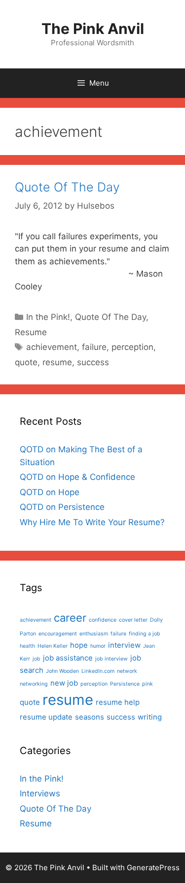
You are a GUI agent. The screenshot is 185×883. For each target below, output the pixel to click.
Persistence (125, 684)
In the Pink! (48, 317)
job (36, 659)
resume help (118, 702)
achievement (51, 347)
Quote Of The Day (67, 187)
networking (34, 684)
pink (147, 684)
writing (150, 717)
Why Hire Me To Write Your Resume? (92, 522)
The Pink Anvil (92, 28)
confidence (102, 620)
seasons (89, 717)
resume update (46, 717)
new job (64, 683)
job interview (111, 659)
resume (57, 362)
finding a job (144, 634)
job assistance (68, 657)
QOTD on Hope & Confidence (77, 477)
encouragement (57, 634)
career (70, 617)
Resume (31, 332)
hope (79, 645)
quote (26, 362)
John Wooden (62, 671)
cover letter (133, 620)
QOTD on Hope (49, 492)
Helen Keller (52, 646)
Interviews (40, 793)
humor (98, 646)
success (93, 362)
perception (132, 347)
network (127, 671)
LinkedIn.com (97, 671)
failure (94, 347)
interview (124, 645)
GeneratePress (153, 867)
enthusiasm (93, 634)
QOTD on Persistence (62, 507)
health (27, 646)
